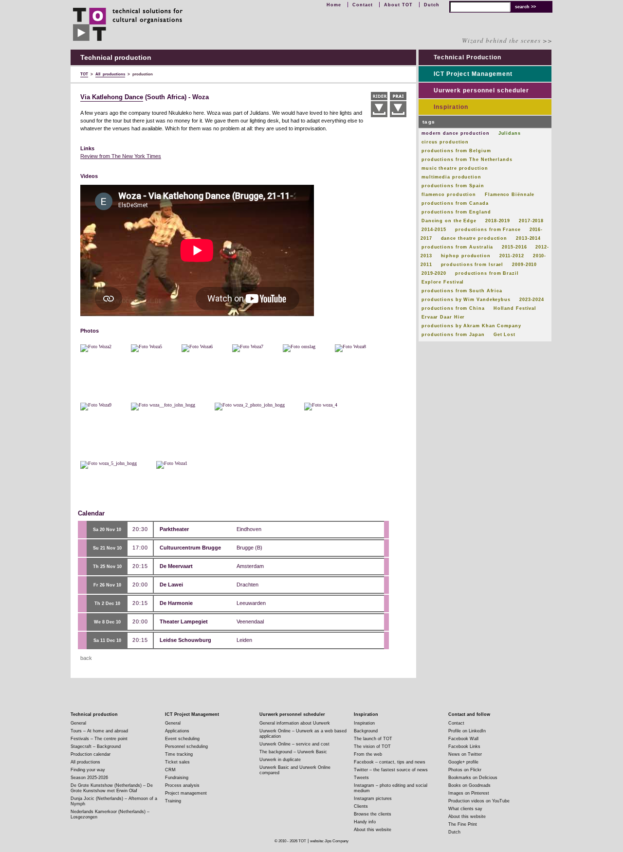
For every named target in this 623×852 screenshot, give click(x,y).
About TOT (398, 4)
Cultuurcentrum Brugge (190, 547)
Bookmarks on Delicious (472, 777)
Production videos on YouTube (479, 801)
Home (334, 4)
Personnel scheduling (186, 746)
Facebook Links (464, 746)
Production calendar (90, 754)
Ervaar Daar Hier (443, 317)
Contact (362, 4)
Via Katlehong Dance (111, 97)
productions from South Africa (461, 290)
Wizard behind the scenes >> (507, 40)
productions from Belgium (456, 150)
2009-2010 (524, 264)
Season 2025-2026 (89, 777)
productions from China (453, 308)
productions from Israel (472, 264)
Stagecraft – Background (96, 746)
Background (366, 730)
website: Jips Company (329, 841)
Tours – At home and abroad (99, 730)
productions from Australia (457, 247)
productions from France (488, 229)
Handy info (365, 821)
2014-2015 (433, 229)
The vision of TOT (372, 746)
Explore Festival (442, 282)
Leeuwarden (251, 603)
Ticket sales (177, 762)
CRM (170, 769)
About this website (372, 829)
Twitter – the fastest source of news (391, 769)
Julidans (509, 133)
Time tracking (179, 754)
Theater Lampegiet (184, 621)
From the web (368, 754)
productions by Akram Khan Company (471, 325)
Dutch (432, 4)
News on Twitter (465, 754)
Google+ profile (463, 762)
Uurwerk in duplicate (280, 759)
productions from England (456, 212)
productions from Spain (452, 185)
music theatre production (454, 168)
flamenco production (448, 194)
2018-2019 (497, 220)
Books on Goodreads (469, 785)
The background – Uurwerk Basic (293, 751)
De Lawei (171, 584)
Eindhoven (249, 529)
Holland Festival (515, 308)
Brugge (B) (249, 547)
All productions (85, 762)
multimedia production (451, 177)
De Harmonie (176, 603)
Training (173, 801)
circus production (445, 142)
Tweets (361, 777)
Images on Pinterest (468, 793)
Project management (186, 793)
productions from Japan (453, 334)
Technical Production (467, 57)
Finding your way (88, 769)
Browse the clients (372, 814)
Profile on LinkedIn (467, 730)
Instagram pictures (373, 798)
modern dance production (455, 133)
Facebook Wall (463, 738)
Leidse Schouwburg (185, 640)
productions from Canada (455, 203)
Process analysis (182, 785)
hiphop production (466, 255)
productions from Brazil (487, 273)
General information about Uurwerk (294, 723)
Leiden (244, 640)
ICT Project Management (473, 74)
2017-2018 (531, 220)
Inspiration (451, 107)
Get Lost (504, 334)
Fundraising (176, 777)
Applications (177, 730)
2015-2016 (514, 247)
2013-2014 (528, 238)
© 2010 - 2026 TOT (290, 841)
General (78, 723)
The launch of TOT (373, 738)
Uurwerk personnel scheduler (481, 90)
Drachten (247, 584)
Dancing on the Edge (448, 220)
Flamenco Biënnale (509, 194)
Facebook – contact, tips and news (389, 762)
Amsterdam (250, 566)
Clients (361, 806)
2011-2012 (511, 255)
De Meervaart (176, 566)
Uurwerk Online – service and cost (294, 744)
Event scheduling (182, 738)
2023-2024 (531, 299)
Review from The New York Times (120, 156)
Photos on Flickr (464, 769)
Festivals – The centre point (99, 738)
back (86, 658)
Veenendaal (250, 621)
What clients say (465, 808)
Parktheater (174, 529)
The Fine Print (462, 824)
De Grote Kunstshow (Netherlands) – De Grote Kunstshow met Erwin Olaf (112, 788)
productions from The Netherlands (467, 159)
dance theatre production (474, 238)
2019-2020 (433, 273)
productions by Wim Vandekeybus (466, 299)
